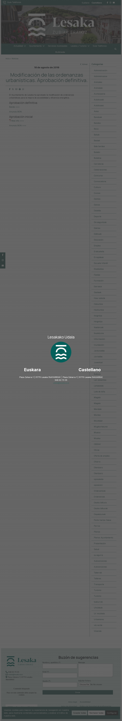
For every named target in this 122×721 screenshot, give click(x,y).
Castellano (90, 369)
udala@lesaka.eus (61, 383)
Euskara (32, 369)
